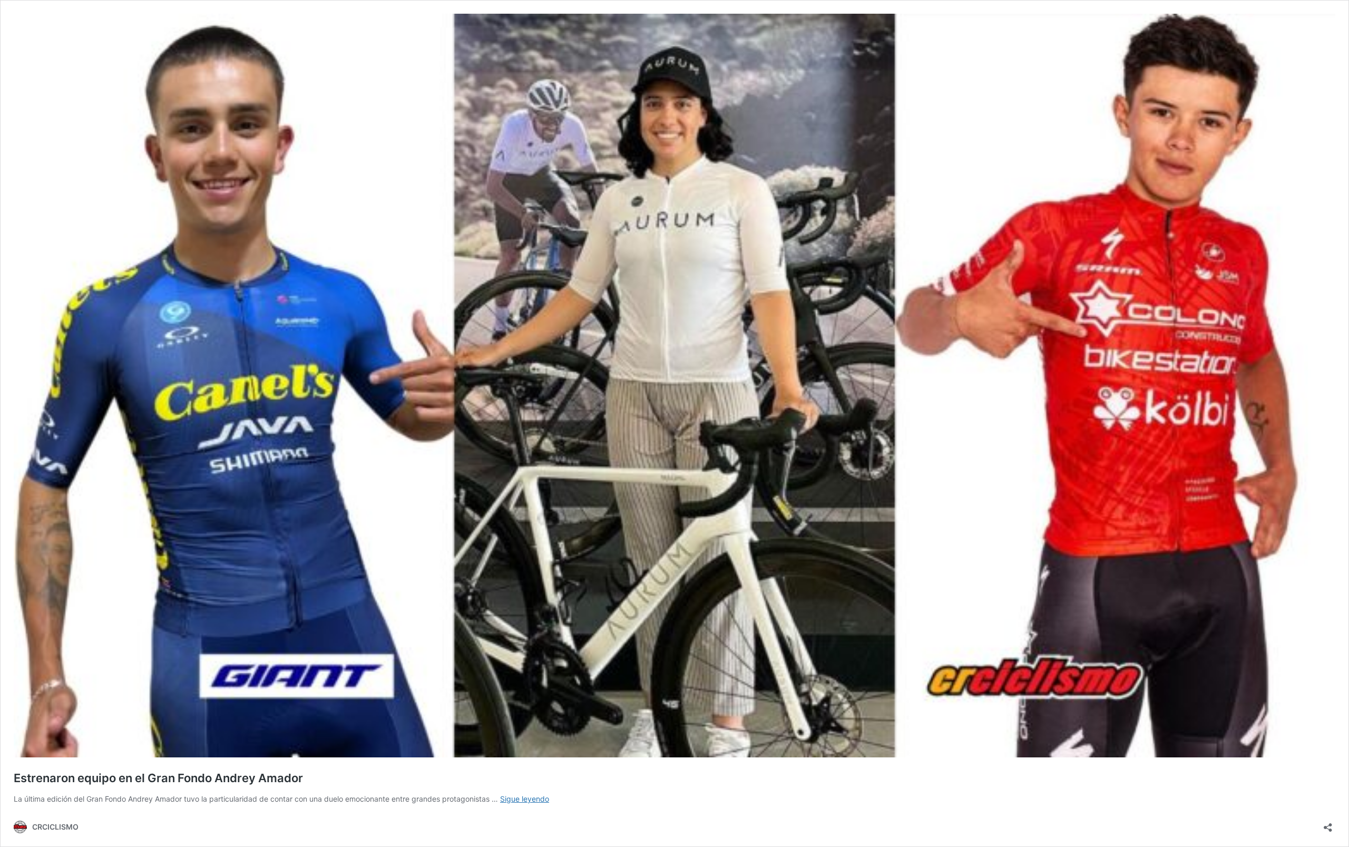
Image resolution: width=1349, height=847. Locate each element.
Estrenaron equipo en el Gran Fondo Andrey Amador (158, 778)
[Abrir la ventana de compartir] (1328, 824)
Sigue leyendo (524, 798)
